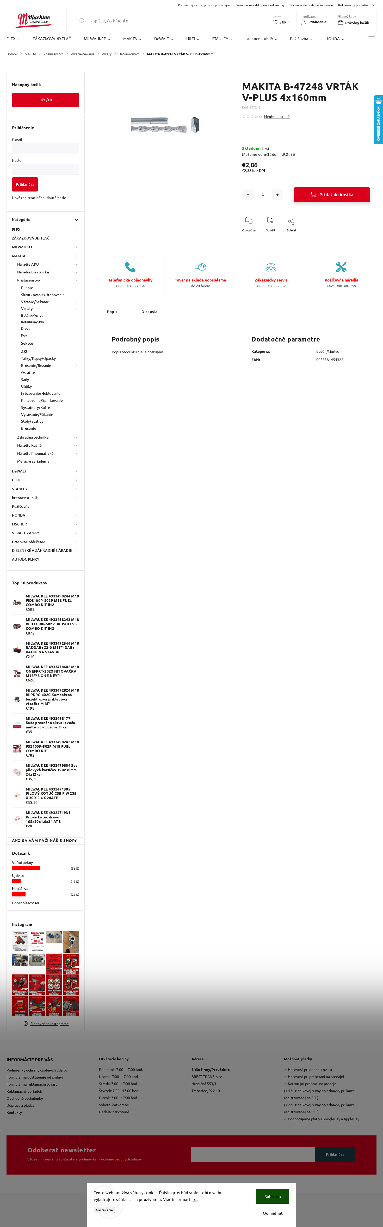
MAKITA (19, 255)
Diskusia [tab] (149, 311)
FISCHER (19, 524)
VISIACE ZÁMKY (25, 532)
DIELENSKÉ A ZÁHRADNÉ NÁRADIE (42, 550)
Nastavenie (104, 1210)
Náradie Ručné (29, 445)
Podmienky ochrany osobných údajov (204, 5)
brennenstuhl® (25, 497)
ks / (46, 99)
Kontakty (14, 1112)
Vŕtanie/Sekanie (35, 301)
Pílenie (27, 287)
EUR (283, 22)
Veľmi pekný (22, 862)
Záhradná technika (32, 437)
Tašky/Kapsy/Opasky (38, 358)
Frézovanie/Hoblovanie (40, 393)
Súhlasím (273, 1196)
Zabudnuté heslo (52, 197)
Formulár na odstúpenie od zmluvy (260, 5)
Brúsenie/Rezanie (36, 365)
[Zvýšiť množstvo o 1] (277, 194)
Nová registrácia (25, 197)
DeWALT (19, 471)
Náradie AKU (28, 264)
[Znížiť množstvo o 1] (248, 194)
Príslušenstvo (28, 280)
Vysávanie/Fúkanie (37, 414)
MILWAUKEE (22, 246)
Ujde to (18, 875)
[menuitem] (16, 38)
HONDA (19, 515)
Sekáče (27, 343)
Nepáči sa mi (22, 888)
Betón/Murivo (32, 315)
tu (195, 1199)
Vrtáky (27, 308)
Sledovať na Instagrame (49, 1023)
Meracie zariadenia (33, 461)
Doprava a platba (20, 1105)
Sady (25, 379)
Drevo (26, 328)
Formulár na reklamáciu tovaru (311, 5)
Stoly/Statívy (32, 421)
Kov (24, 335)
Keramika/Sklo (32, 322)
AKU (25, 351)
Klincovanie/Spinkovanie (42, 400)
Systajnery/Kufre (35, 407)
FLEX (16, 229)
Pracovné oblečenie (28, 541)
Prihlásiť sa (25, 184)
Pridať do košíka (336, 194)
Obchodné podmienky (25, 1098)
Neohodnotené (277, 116)
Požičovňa (20, 506)
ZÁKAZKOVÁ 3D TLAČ (31, 238)
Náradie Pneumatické (35, 453)
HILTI (16, 479)
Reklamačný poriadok (353, 5)
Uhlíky (26, 386)
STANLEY (20, 488)
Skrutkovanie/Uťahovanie (43, 294)
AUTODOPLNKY (25, 559)
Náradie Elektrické (33, 272)
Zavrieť (361, 239)
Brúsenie (28, 428)
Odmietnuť (273, 1213)
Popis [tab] (112, 311)
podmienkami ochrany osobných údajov (110, 1159)
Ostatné (28, 372)
